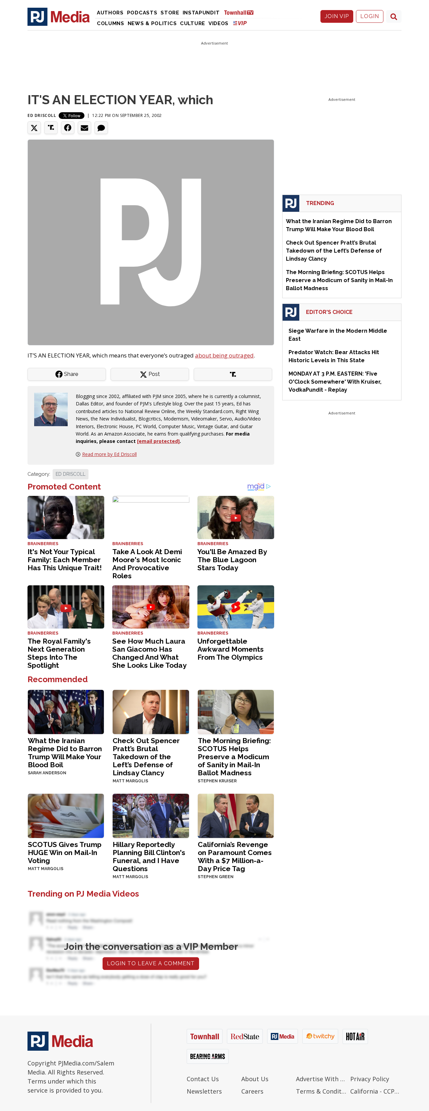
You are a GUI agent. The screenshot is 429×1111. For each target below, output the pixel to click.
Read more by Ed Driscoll (109, 454)
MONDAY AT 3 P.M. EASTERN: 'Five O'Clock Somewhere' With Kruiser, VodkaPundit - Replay (335, 382)
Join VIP (337, 16)
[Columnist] (53, 409)
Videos (218, 23)
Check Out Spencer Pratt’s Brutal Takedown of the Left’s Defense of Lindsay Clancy (146, 756)
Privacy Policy (369, 1079)
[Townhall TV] (241, 12)
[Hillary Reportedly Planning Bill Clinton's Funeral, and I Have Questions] (151, 815)
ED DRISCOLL (70, 474)
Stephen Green (216, 876)
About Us (254, 1079)
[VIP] (240, 22)
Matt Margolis (130, 781)
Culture (192, 23)
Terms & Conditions (321, 1091)
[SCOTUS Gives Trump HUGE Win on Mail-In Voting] (66, 815)
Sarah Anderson (47, 773)
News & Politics (152, 23)
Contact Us (203, 1079)
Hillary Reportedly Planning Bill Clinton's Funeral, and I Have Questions (149, 856)
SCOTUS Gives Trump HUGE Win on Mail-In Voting (65, 852)
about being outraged (224, 355)
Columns (110, 23)
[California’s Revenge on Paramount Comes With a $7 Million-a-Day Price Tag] (236, 815)
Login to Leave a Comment (151, 963)
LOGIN (369, 16)
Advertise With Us (321, 1079)
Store (170, 13)
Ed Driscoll (41, 115)
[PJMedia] (58, 16)
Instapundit (201, 13)
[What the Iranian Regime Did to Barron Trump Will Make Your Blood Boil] (66, 711)
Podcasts (142, 13)
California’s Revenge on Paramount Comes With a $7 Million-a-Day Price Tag (235, 856)
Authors (110, 13)
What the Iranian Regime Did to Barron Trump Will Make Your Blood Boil (65, 752)
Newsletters (204, 1091)
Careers (252, 1091)
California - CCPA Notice (376, 1091)
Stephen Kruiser (217, 781)
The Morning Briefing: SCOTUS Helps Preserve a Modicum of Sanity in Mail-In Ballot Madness (234, 756)
